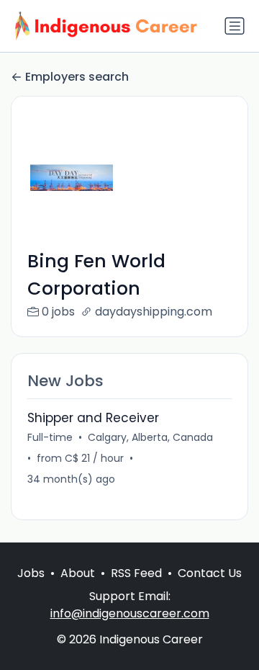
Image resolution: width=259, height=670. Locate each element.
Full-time (50, 437)
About (77, 573)
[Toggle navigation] (234, 26)
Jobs (31, 573)
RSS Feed (136, 573)
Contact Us (210, 573)
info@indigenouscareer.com (129, 613)
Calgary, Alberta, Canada (150, 437)
